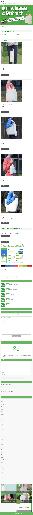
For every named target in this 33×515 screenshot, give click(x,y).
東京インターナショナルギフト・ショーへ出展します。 (7, 391)
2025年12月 (2, 404)
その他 (2, 484)
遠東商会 (5, 269)
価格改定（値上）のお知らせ (4, 386)
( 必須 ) (3, 320)
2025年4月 (2, 411)
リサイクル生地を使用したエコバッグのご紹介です (12, 289)
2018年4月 (2, 474)
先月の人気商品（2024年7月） (9, 299)
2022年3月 (2, 442)
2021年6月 (2, 449)
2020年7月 (2, 462)
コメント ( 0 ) (16, 312)
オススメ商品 (2, 5)
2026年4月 (2, 401)
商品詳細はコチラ (5, 148)
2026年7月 (2, 399)
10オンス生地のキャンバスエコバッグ (10, 294)
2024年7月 (2, 419)
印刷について (16, 372)
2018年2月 (2, 477)
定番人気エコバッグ (8, 304)
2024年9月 (2, 416)
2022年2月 (2, 444)
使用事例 (16, 370)
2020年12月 (2, 457)
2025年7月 (2, 409)
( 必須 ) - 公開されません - (5, 322)
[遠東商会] (15, 1)
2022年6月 (2, 439)
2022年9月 (2, 434)
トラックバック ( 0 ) (16, 314)
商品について (16, 374)
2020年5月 (2, 464)
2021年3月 (2, 454)
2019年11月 (2, 469)
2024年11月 (2, 414)
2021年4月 (2, 452)
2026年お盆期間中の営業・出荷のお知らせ (6, 384)
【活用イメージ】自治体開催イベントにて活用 (12, 284)
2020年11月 (2, 459)
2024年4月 (2, 421)
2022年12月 (2, 429)
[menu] (32, 1)
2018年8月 (2, 472)
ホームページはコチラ (5, 241)
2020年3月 (2, 467)
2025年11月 (2, 406)
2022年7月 (2, 437)
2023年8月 (2, 424)
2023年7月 (2, 426)
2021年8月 (2, 447)
